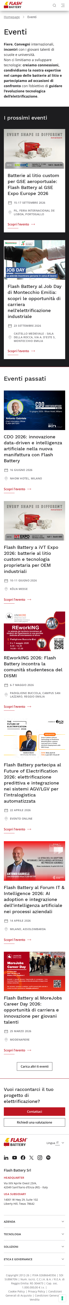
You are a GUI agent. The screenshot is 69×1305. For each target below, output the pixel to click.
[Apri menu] (63, 5)
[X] (31, 1157)
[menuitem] (6, 1157)
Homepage (12, 17)
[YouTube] (14, 1157)
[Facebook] (23, 1157)
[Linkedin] (6, 1157)
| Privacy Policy (35, 1291)
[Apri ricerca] (54, 5)
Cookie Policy (16, 1291)
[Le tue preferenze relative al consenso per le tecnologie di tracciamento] (62, 1298)
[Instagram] (40, 1157)
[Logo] (13, 5)
